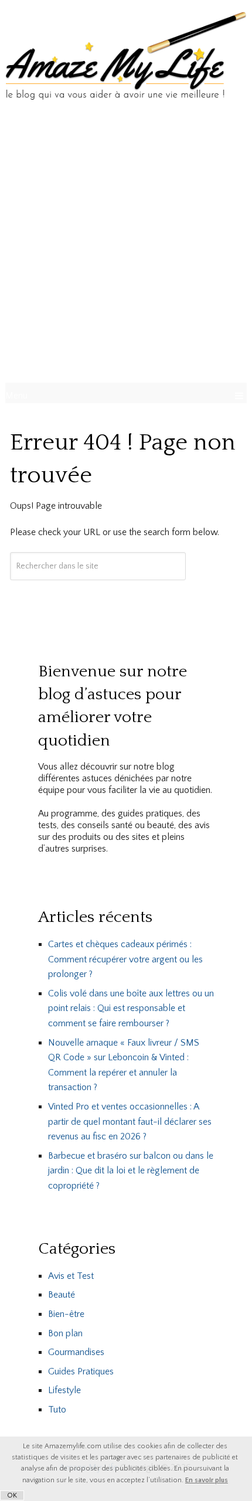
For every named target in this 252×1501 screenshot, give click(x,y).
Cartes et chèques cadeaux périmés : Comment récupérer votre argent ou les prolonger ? (125, 959)
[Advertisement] (126, 248)
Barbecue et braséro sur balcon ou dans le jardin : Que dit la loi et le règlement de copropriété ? (130, 1171)
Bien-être (66, 1314)
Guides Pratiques (81, 1371)
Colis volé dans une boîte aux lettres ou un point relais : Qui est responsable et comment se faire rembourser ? (131, 1008)
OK (12, 1495)
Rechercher (98, 600)
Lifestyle (64, 1390)
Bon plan (65, 1333)
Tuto (57, 1409)
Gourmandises (76, 1352)
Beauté (61, 1294)
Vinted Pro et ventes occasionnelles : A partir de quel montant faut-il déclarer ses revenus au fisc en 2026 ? (130, 1121)
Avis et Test (71, 1276)
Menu (16, 395)
